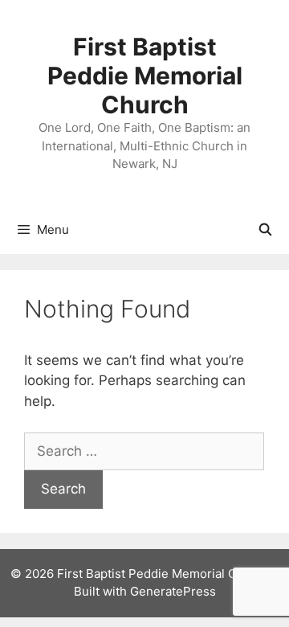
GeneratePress (173, 591)
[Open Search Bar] (265, 230)
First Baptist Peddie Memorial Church (144, 75)
